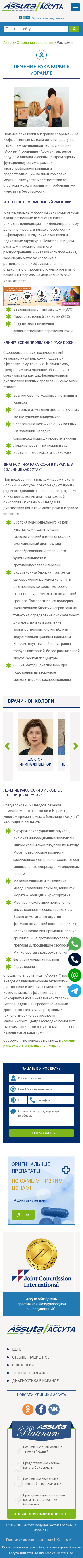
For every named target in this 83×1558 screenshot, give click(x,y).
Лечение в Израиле (30, 1373)
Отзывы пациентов (31, 1357)
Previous (8, 746)
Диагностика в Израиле (35, 1381)
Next (74, 746)
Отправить (41, 1133)
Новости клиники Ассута (41, 1395)
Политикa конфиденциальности (29, 1539)
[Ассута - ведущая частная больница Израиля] (33, 7)
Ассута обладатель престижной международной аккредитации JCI (41, 1304)
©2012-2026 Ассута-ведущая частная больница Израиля (41, 1527)
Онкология (23, 1365)
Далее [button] (23, 1214)
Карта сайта (66, 1539)
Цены (17, 1349)
